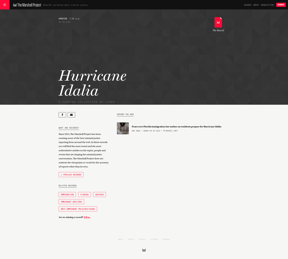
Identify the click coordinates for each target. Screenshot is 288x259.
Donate (281, 5)
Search (247, 4)
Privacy (142, 239)
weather (99, 194)
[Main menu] (4, 5)
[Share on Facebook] (62, 114)
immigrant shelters (71, 201)
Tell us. (87, 217)
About (256, 4)
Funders (166, 239)
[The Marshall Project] (26, 5)
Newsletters (267, 4)
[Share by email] (71, 114)
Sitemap (154, 239)
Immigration (67, 194)
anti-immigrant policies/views (78, 208)
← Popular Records (71, 174)
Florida (84, 194)
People (131, 239)
